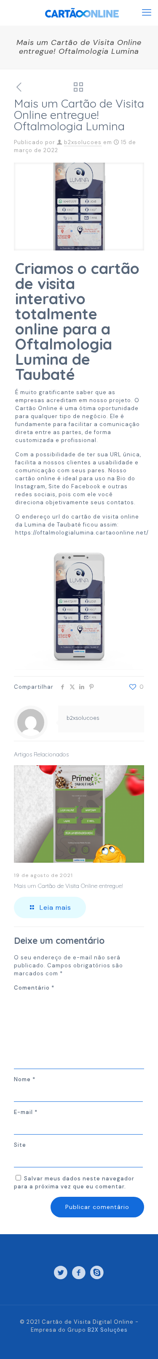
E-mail (25, 1112)
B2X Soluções (108, 1329)
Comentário (34, 987)
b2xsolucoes (83, 142)
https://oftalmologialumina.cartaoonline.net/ (82, 532)
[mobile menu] (146, 12)
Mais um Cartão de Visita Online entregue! (68, 886)
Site (20, 1144)
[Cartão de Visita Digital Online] (82, 12)
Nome (24, 1079)
